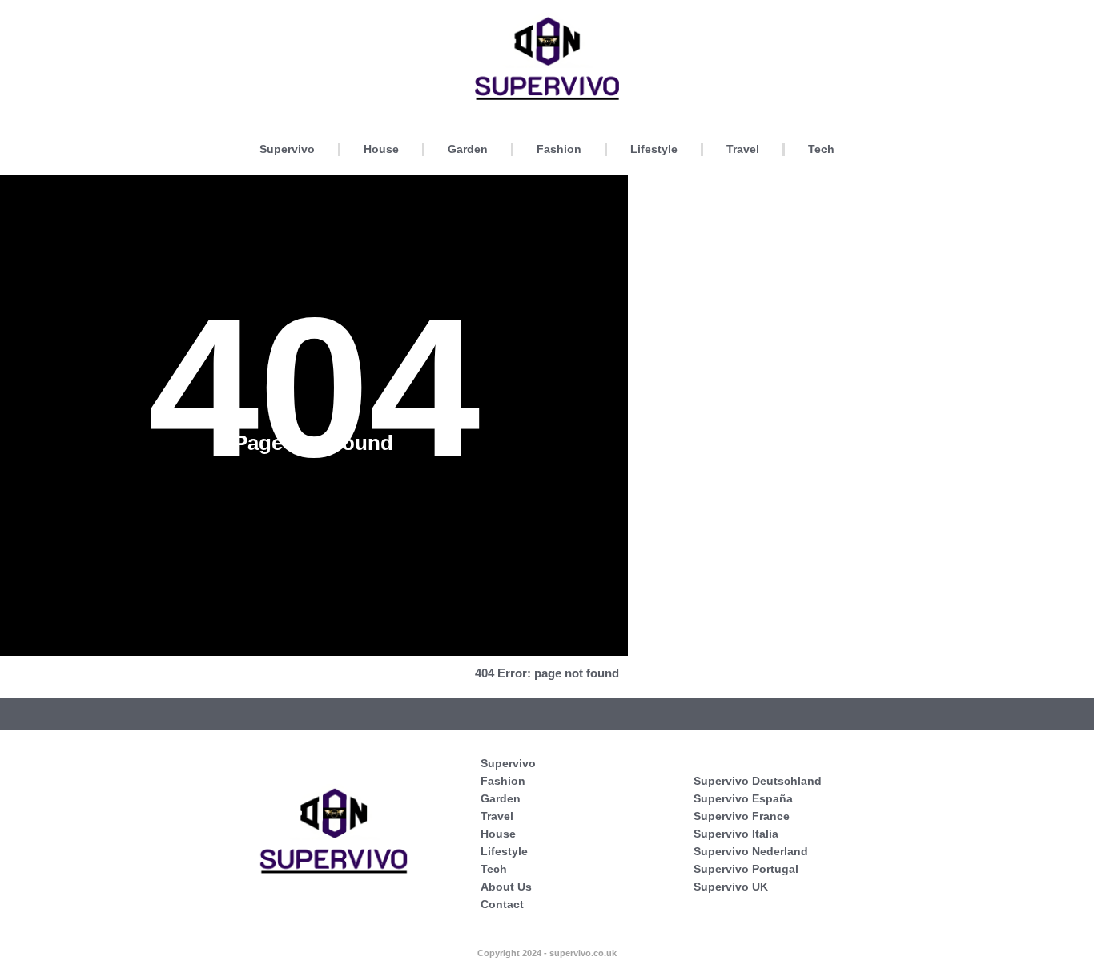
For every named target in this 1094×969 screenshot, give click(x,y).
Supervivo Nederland (751, 851)
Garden (468, 149)
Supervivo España (743, 798)
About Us (506, 886)
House (381, 149)
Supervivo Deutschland (758, 780)
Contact (502, 904)
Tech (821, 149)
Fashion (559, 149)
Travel (742, 149)
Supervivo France (742, 816)
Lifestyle (654, 149)
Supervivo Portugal (746, 868)
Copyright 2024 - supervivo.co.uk (547, 953)
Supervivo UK (731, 886)
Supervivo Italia (736, 833)
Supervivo (287, 149)
